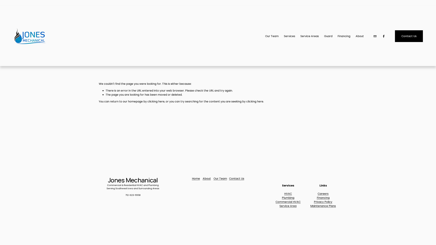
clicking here (156, 101)
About (360, 36)
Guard (328, 36)
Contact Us (409, 36)
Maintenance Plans (323, 206)
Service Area (288, 206)
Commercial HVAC (288, 202)
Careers (323, 194)
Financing (323, 198)
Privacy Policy (323, 202)
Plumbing (288, 198)
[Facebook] (383, 36)
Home (196, 179)
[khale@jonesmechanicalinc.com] (375, 36)
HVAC (288, 194)
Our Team (220, 179)
